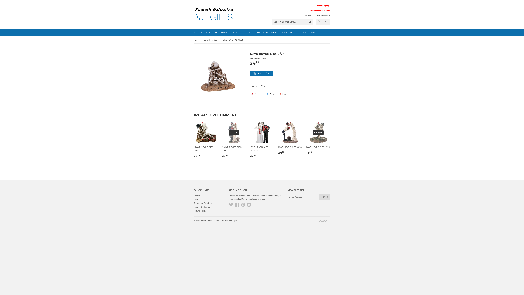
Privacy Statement (202, 206)
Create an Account (322, 15)
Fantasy (237, 32)
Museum (220, 32)
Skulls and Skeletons (261, 32)
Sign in (308, 15)
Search (197, 195)
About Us (198, 199)
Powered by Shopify (229, 220)
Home (303, 32)
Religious (287, 32)
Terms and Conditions (203, 203)
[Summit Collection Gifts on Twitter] (231, 205)
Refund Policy (200, 210)
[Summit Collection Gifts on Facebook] (237, 205)
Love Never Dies (210, 40)
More (314, 32)
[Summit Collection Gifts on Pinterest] (243, 205)
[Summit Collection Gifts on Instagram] (249, 205)
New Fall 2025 (202, 32)
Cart (324, 21)
